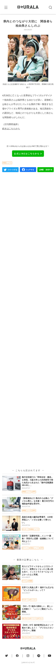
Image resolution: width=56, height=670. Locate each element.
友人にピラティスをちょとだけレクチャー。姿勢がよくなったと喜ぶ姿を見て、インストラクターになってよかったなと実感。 (37, 570)
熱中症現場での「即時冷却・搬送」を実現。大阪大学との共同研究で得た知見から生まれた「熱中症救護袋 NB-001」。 (37, 481)
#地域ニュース (7, 163)
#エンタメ (33, 599)
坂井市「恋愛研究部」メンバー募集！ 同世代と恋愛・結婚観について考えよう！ (38, 538)
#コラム (24, 581)
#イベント (25, 548)
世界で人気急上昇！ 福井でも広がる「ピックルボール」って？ (38, 588)
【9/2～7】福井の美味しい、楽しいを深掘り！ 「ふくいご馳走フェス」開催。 (38, 609)
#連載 (30, 581)
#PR (34, 491)
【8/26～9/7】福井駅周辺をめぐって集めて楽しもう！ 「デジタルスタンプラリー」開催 (38, 628)
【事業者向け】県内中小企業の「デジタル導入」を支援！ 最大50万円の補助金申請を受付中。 (38, 501)
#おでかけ (25, 618)
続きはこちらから (11, 128)
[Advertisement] (28, 290)
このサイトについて (28, 662)
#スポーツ (25, 529)
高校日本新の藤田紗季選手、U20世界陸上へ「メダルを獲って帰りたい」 (37, 520)
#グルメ (40, 618)
